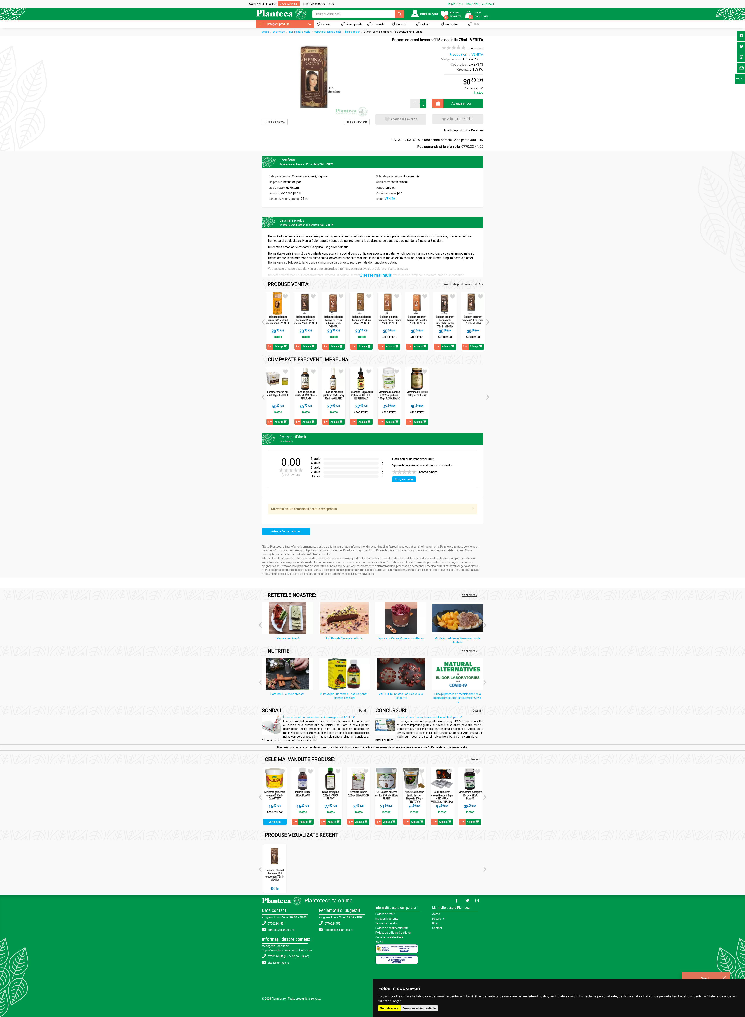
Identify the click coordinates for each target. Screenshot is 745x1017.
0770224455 (275, 923)
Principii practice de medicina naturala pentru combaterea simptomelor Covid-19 (457, 697)
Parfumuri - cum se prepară (287, 694)
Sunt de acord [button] (389, 1008)
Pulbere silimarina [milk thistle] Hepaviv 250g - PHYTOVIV (414, 797)
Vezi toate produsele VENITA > (463, 284)
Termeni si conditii (386, 923)
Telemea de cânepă (287, 638)
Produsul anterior (275, 122)
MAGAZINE (472, 3)
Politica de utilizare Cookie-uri (393, 932)
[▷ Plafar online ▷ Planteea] (278, 13)
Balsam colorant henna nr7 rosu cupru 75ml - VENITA (389, 320)
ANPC (379, 942)
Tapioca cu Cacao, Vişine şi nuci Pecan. (400, 638)
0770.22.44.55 (472, 146)
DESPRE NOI (455, 3)
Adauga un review (404, 479)
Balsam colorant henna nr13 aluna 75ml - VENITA (361, 320)
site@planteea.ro (278, 962)
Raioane (325, 24)
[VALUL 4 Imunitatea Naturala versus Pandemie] (401, 674)
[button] (263, 320)
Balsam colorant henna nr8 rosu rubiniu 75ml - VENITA (333, 321)
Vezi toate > (472, 759)
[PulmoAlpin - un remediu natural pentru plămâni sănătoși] (345, 674)
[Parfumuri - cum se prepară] (288, 674)
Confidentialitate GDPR (389, 937)
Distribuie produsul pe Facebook (463, 130)
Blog (435, 923)
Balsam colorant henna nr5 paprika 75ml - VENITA (417, 320)
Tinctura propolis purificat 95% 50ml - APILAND (306, 395)
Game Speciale (354, 24)
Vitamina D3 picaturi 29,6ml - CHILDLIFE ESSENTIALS (361, 395)
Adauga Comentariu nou (286, 531)
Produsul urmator (355, 122)
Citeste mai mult (375, 275)
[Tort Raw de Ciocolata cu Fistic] (345, 618)
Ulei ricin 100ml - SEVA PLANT (303, 794)
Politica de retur (385, 914)
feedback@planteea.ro (338, 929)
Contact (437, 928)
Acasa (436, 914)
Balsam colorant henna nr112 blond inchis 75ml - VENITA (277, 320)
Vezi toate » (469, 595)
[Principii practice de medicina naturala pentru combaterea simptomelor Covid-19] (458, 674)
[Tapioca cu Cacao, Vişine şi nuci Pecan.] (401, 618)
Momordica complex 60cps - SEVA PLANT (470, 795)
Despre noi (438, 918)
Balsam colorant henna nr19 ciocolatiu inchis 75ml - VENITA (445, 321)
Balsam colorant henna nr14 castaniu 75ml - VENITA (473, 320)
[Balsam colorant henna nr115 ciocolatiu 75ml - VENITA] (315, 77)
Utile (476, 24)
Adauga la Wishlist (460, 119)
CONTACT (488, 3)
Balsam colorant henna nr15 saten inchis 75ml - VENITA (305, 320)
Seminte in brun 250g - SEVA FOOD (358, 794)
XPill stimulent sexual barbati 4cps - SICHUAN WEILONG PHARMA (442, 797)
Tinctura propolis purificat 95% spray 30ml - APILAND (333, 395)
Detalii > (364, 710)
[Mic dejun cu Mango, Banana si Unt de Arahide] (458, 618)
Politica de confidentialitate (392, 928)
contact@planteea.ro (281, 929)
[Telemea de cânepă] (288, 618)
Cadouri (424, 24)
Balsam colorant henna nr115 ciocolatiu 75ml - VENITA (274, 875)
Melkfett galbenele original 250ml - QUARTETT (274, 795)
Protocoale (378, 24)
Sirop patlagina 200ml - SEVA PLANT (330, 795)
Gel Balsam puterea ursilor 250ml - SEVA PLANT (386, 795)
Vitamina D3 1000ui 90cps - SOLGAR (417, 394)
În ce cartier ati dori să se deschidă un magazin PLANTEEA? (319, 717)
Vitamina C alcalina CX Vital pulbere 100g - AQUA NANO (389, 395)
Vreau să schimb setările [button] (419, 1008)
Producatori (451, 24)
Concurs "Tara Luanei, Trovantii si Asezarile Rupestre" (429, 717)
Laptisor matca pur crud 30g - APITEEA (277, 394)
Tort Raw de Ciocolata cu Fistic (344, 638)
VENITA (390, 198)
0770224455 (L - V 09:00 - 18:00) (288, 956)
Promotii (401, 24)
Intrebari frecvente (386, 918)
